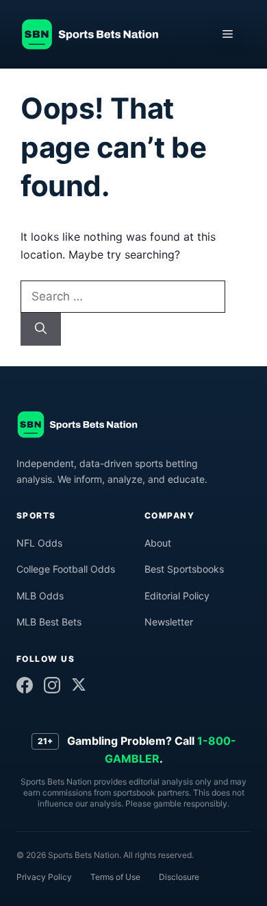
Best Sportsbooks (184, 569)
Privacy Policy (44, 877)
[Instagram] (52, 685)
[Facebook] (24, 685)
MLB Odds (40, 595)
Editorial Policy (176, 595)
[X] (78, 684)
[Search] (41, 329)
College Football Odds (65, 569)
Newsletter (168, 622)
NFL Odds (39, 543)
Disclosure (179, 877)
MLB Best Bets (48, 622)
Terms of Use (115, 877)
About (157, 543)
